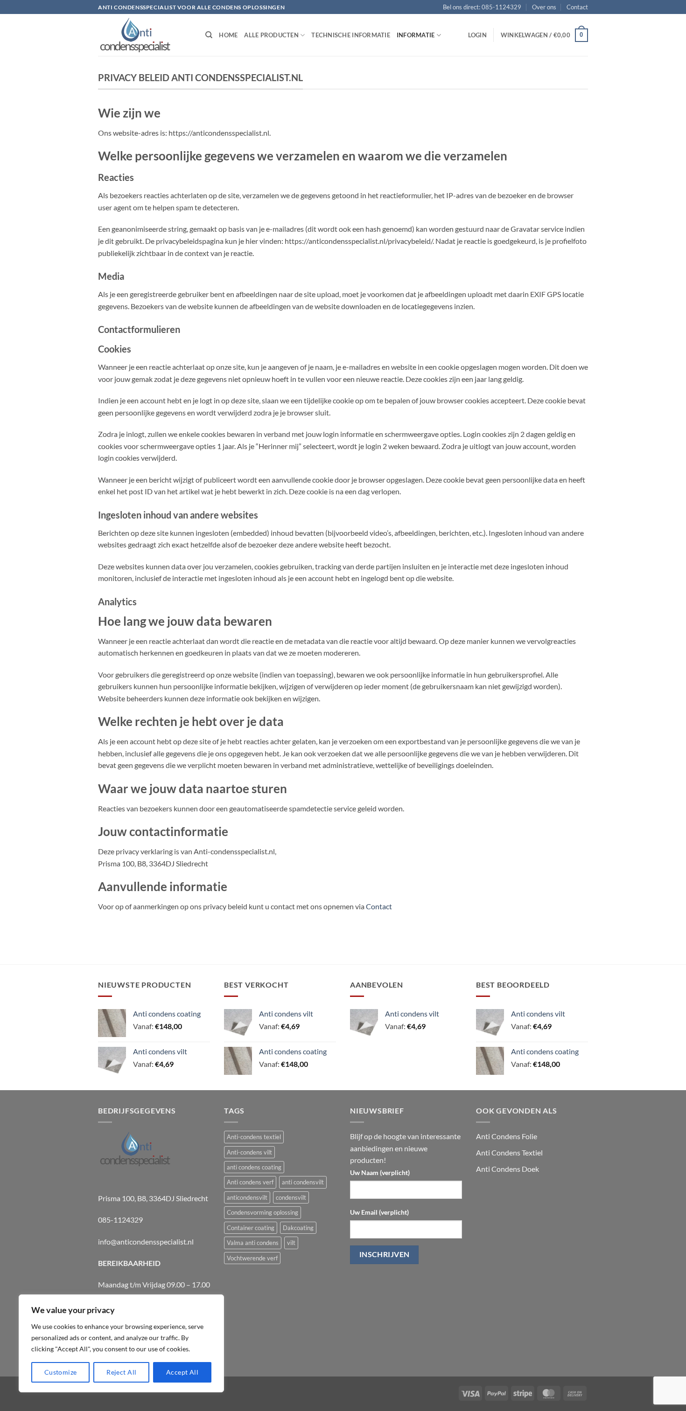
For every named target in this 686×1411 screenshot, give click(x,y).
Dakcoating (298, 1227)
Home (228, 35)
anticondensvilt (247, 1197)
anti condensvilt (303, 1182)
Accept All (182, 1372)
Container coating (250, 1227)
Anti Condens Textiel (509, 1152)
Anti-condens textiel (254, 1137)
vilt (291, 1242)
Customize (60, 1372)
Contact (577, 7)
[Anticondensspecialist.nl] (144, 35)
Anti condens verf (250, 1182)
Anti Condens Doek (507, 1168)
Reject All (121, 1372)
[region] (121, 1343)
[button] (477, 35)
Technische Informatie (350, 35)
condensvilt (291, 1197)
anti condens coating (254, 1167)
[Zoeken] (208, 35)
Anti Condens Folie (506, 1136)
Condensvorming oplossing (262, 1212)
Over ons (544, 7)
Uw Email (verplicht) (379, 1212)
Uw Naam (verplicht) (380, 1172)
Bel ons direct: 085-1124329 (482, 7)
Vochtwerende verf (252, 1258)
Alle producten (271, 35)
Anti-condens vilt (249, 1152)
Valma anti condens (253, 1242)
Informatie (416, 35)
